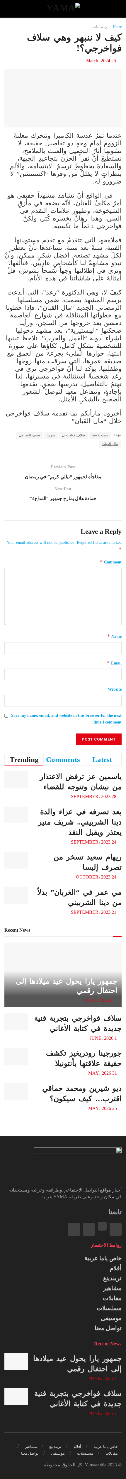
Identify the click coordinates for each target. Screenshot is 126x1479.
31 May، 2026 (103, 1073)
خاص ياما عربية (103, 1258)
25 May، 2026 (103, 1108)
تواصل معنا (108, 1328)
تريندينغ (112, 1278)
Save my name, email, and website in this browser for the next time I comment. (66, 718)
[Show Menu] (116, 9)
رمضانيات (100, 27)
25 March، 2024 (101, 60)
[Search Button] (9, 9)
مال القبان (110, 444)
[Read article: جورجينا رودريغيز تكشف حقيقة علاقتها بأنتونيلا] (16, 1056)
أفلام (116, 1268)
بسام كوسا (100, 435)
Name (114, 636)
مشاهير (112, 1288)
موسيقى (111, 1318)
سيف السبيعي (29, 435)
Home (117, 27)
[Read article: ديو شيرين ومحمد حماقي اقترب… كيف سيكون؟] (16, 1091)
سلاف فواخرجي (73, 435)
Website (115, 689)
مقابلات (112, 1298)
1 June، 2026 (99, 1000)
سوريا (51, 435)
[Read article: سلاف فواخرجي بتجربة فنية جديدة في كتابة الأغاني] (16, 1021)
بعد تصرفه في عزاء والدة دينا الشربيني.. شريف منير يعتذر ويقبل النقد (80, 822)
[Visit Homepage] (63, 9)
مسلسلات (109, 1308)
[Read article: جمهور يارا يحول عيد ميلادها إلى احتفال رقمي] (16, 1361)
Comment (111, 562)
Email (114, 663)
